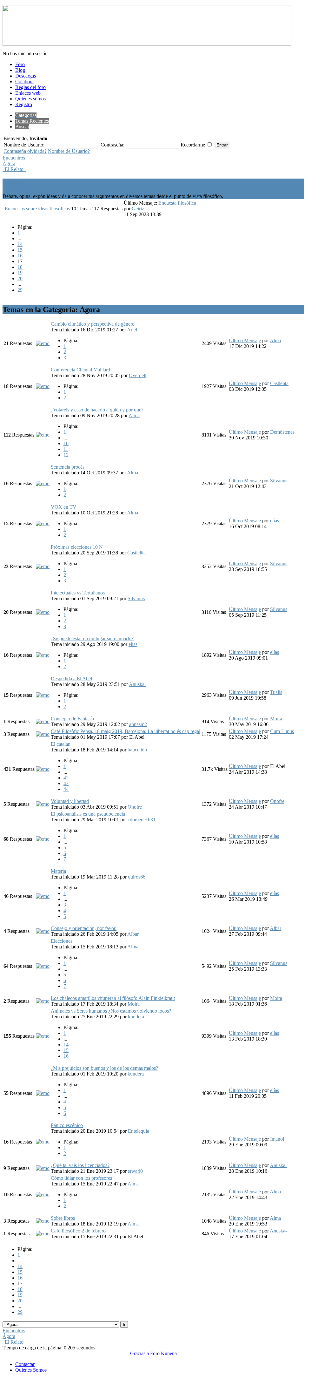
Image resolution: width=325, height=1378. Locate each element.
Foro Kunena (163, 1353)
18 (20, 267)
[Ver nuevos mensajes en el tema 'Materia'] (43, 896)
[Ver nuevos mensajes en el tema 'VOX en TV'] (43, 523)
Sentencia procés (67, 467)
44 (66, 789)
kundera (136, 1016)
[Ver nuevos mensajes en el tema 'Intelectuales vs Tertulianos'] (43, 612)
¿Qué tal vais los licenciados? (80, 1165)
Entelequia (138, 1131)
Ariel (132, 329)
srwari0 (135, 1171)
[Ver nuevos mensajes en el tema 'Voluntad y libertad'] (43, 804)
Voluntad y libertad (70, 801)
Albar (133, 934)
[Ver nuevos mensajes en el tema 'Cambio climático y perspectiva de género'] (43, 343)
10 (66, 443)
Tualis (276, 692)
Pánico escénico (67, 1125)
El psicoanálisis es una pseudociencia (88, 814)
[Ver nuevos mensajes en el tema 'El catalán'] (43, 769)
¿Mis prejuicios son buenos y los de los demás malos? (104, 1068)
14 (20, 244)
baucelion (137, 749)
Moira (276, 718)
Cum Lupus (282, 731)
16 (20, 255)
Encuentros (14, 157)
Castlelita (279, 383)
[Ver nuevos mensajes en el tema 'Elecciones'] (43, 966)
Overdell (137, 375)
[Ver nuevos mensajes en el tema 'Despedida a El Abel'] (43, 695)
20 (20, 278)
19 (20, 272)
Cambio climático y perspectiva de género (93, 324)
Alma (275, 340)
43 (66, 783)
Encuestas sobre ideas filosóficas (37, 208)
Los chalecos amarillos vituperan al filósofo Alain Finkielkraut (113, 998)
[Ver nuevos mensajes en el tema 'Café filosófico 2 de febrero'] (43, 1233)
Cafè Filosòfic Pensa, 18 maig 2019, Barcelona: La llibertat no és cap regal (125, 731)
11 (65, 449)
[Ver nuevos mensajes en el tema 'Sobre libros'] (43, 1221)
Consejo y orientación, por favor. (83, 928)
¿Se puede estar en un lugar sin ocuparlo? (92, 638)
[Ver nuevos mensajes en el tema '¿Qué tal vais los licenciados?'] (43, 1168)
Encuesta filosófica (177, 203)
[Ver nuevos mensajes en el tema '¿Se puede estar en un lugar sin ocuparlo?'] (43, 655)
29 (20, 290)
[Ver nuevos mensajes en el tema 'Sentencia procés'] (43, 483)
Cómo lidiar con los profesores (81, 1178)
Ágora (9, 163)
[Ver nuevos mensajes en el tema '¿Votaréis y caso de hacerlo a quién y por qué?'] (43, 435)
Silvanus (278, 480)
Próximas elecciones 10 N (77, 547)
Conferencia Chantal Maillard (80, 369)
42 (66, 777)
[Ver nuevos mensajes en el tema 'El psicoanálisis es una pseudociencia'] (43, 839)
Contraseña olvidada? (25, 151)
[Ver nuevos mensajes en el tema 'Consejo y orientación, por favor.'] (43, 931)
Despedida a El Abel (71, 678)
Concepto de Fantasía (72, 718)
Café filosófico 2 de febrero (78, 1230)
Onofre (135, 807)
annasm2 (138, 724)
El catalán (60, 744)
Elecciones (61, 941)
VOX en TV (63, 507)
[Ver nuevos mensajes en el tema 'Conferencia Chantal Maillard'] (43, 386)
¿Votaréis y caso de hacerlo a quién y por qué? (97, 409)
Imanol (277, 1139)
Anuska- (137, 684)
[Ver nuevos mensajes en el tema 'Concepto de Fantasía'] (43, 721)
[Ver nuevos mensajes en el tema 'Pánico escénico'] (43, 1141)
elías (274, 520)
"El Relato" (14, 169)
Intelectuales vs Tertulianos (78, 592)
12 (66, 455)
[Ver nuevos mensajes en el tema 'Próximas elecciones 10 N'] (43, 566)
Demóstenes (282, 432)
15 (20, 250)
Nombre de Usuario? (69, 151)
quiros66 (136, 876)
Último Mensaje (245, 340)
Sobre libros (63, 1218)
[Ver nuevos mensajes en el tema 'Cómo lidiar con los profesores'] (43, 1194)
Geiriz (138, 208)
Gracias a (139, 1353)
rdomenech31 (142, 819)
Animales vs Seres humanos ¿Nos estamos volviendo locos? (111, 1011)
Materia (58, 871)
